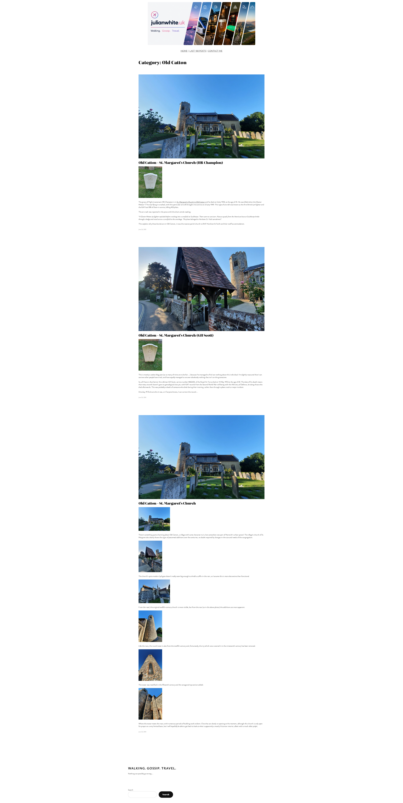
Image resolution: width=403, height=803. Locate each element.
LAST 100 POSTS (197, 50)
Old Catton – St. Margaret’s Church (167, 503)
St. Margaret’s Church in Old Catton (191, 202)
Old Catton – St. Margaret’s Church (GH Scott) (176, 335)
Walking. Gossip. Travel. (152, 768)
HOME (184, 50)
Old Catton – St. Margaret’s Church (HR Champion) (181, 162)
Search (130, 790)
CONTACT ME (215, 50)
